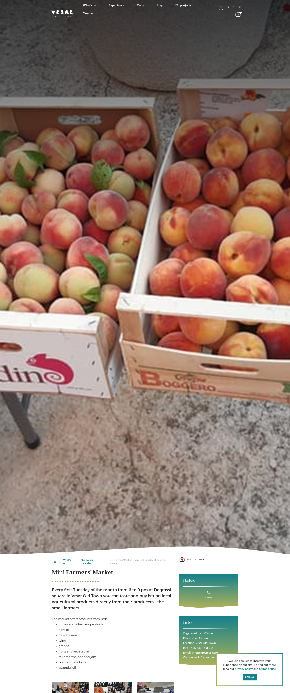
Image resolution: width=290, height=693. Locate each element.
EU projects (183, 5)
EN (221, 7)
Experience (116, 5)
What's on (89, 5)
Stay (160, 5)
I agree (249, 677)
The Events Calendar (87, 562)
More (86, 13)
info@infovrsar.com (205, 652)
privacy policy (244, 669)
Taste (140, 5)
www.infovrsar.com (203, 657)
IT (233, 7)
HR (227, 7)
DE (239, 7)
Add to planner (195, 560)
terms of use (267, 669)
